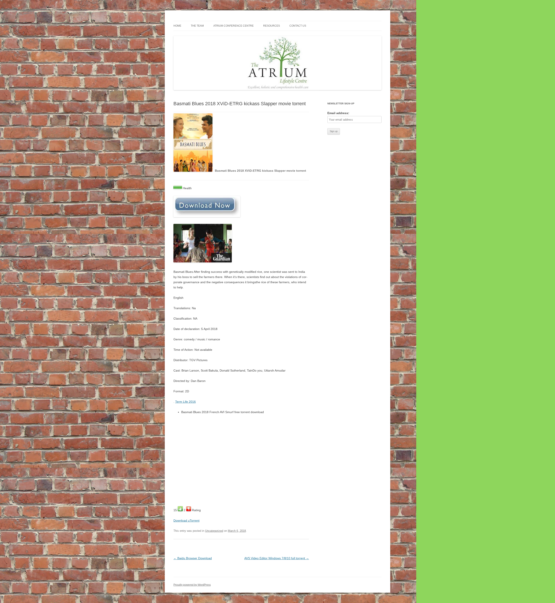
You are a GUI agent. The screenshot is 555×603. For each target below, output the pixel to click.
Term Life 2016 (185, 401)
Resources (271, 25)
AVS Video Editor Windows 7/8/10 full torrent (276, 558)
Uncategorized (214, 530)
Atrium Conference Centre (233, 25)
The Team (197, 25)
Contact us (297, 25)
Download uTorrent (186, 520)
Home (177, 25)
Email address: (338, 113)
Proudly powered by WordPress (192, 584)
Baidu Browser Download (192, 558)
